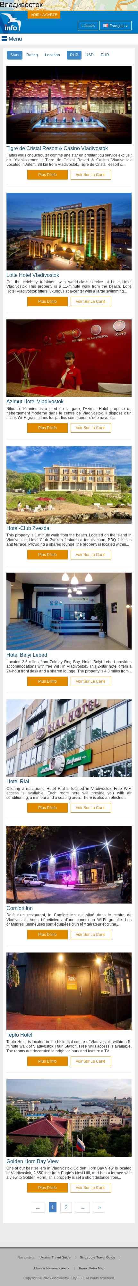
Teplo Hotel (19, 1035)
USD (89, 55)
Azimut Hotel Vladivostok (35, 401)
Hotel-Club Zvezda (27, 528)
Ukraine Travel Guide (55, 1257)
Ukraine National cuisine (52, 1268)
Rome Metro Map (91, 1268)
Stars (14, 55)
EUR (105, 55)
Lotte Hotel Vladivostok (32, 275)
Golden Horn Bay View (32, 1161)
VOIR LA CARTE (44, 15)
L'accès (88, 25)
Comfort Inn (19, 908)
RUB (74, 55)
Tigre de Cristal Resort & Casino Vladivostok (57, 148)
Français (116, 26)
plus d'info (47, 175)
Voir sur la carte (91, 175)
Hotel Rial (17, 781)
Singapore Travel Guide (97, 1257)
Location (52, 55)
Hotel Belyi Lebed (26, 655)
